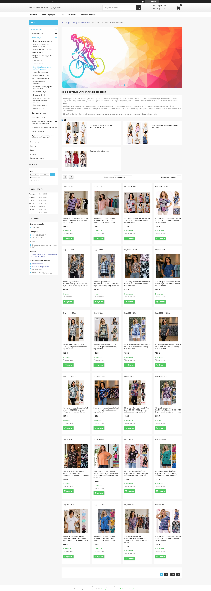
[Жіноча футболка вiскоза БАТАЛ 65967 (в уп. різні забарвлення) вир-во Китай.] (76, 203)
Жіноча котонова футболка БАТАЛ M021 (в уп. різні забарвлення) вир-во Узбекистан (76, 473)
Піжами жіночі (38, 64)
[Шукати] (138, 7)
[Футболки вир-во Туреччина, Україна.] (137, 133)
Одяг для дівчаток (38, 117)
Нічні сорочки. (38, 61)
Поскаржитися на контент (109, 589)
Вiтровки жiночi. (39, 95)
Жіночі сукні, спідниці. (41, 92)
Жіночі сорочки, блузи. (41, 75)
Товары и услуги (48, 14)
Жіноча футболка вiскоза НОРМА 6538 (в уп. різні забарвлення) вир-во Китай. (168, 347)
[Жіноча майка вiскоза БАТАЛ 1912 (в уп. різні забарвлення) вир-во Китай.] (107, 329)
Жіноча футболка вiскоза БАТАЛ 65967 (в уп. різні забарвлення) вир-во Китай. (75, 220)
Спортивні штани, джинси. (42, 41)
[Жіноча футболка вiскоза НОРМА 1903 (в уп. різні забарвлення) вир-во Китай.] (137, 203)
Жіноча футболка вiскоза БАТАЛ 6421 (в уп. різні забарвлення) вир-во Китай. (106, 410)
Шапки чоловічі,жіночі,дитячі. (43, 127)
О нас (62, 14)
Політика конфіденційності (128, 589)
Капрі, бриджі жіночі (40, 72)
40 (173, 574)
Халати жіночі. (38, 52)
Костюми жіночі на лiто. (42, 78)
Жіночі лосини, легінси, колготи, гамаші (41, 45)
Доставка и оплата (88, 14)
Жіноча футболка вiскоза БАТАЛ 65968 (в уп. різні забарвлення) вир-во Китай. (167, 283)
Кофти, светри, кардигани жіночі (42, 56)
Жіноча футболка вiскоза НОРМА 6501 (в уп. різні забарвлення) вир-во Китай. (168, 538)
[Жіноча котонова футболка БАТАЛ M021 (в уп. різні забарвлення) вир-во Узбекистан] (76, 456)
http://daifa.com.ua (38, 264)
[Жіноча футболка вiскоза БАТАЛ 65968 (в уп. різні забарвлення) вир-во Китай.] (168, 266)
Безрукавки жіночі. (40, 105)
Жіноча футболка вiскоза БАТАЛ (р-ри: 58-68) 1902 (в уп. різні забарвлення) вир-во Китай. (136, 410)
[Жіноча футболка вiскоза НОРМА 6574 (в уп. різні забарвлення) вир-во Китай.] (137, 329)
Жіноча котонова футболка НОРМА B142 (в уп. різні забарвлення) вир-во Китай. (105, 220)
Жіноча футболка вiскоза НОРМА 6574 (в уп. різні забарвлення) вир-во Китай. (137, 347)
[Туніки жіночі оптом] (76, 159)
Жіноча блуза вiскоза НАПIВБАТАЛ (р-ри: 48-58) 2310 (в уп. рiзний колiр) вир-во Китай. (106, 283)
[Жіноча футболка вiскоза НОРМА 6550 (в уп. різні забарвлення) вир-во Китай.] (137, 266)
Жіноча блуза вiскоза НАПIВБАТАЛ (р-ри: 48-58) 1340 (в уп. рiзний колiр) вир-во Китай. (168, 410)
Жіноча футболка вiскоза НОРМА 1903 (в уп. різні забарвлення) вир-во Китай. (137, 220)
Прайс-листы (34, 142)
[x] (65, 120)
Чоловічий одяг (37, 33)
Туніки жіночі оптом (99, 151)
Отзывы (33, 154)
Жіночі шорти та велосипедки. (39, 83)
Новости (33, 146)
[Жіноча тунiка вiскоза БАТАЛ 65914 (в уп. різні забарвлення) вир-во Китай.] (76, 329)
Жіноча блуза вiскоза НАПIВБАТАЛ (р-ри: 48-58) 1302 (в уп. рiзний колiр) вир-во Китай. (75, 283)
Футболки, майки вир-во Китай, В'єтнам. (101, 126)
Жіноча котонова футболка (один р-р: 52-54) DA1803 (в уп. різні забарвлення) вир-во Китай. (76, 538)
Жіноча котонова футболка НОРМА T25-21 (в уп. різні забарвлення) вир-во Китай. (105, 538)
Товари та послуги (72, 23)
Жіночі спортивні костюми (42, 49)
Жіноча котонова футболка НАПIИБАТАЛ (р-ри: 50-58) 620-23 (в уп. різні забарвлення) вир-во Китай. (106, 474)
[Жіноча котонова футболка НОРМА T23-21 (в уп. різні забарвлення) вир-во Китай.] (168, 456)
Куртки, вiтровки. (39, 108)
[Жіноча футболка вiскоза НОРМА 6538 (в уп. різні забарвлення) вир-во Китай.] (168, 329)
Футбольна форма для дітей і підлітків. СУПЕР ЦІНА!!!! (43, 137)
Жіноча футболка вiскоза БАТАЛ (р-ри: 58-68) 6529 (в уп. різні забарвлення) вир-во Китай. (75, 410)
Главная (33, 14)
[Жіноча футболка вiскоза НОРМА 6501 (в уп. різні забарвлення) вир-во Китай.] (168, 521)
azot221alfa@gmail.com (40, 267)
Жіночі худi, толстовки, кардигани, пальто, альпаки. (41, 100)
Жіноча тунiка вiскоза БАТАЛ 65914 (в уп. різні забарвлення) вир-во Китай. (75, 347)
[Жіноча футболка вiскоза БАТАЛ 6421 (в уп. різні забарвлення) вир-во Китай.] (107, 392)
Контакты (72, 14)
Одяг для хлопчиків (39, 113)
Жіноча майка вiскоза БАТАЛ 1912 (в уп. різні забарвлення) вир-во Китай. (105, 347)
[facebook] (62, 120)
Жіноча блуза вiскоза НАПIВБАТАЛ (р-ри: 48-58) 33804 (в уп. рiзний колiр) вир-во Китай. (137, 539)
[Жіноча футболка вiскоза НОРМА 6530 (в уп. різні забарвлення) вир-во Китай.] (168, 203)
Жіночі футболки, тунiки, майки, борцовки (42, 68)
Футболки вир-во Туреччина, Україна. (165, 126)
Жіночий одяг (85, 23)
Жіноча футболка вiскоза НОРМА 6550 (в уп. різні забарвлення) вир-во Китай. (137, 283)
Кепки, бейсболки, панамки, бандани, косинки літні (42, 122)
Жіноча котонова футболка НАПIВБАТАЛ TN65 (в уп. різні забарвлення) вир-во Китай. (136, 473)
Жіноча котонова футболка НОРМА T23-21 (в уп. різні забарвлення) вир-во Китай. (166, 473)
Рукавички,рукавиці (39, 132)
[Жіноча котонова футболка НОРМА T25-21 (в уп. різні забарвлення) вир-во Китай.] (107, 521)
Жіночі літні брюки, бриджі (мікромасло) (43, 88)
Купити (69, 238)
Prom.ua (116, 587)
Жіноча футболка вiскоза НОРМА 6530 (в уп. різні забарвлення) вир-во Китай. (168, 220)
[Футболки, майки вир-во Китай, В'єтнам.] (76, 133)
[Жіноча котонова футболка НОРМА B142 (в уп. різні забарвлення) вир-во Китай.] (107, 203)
